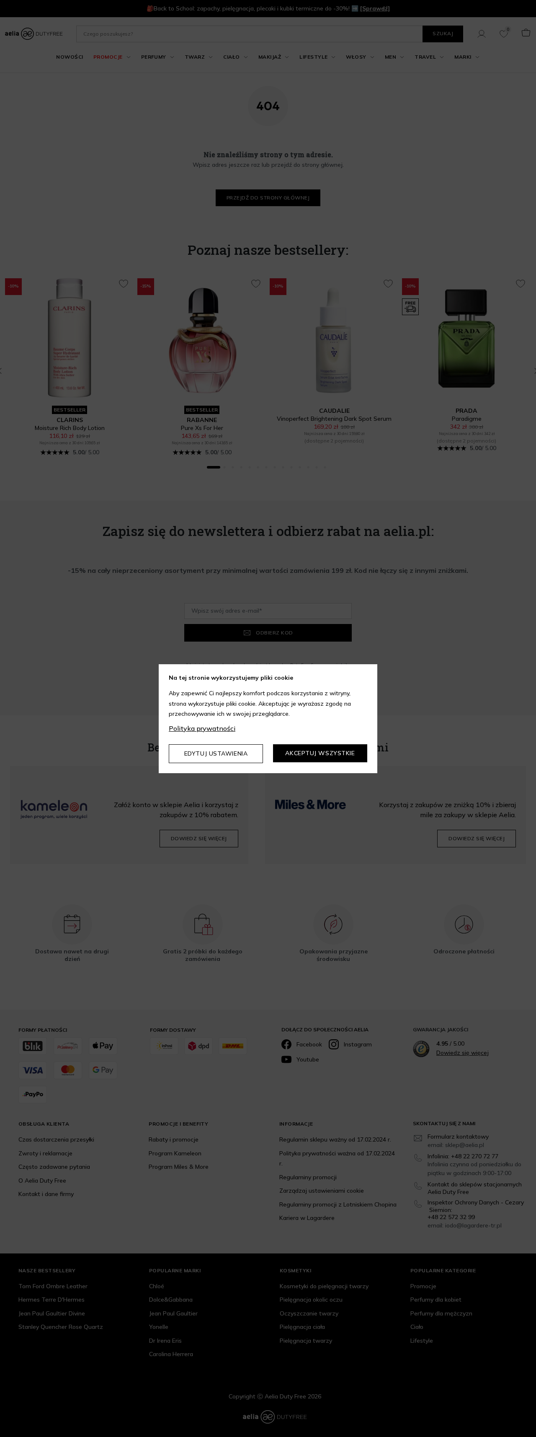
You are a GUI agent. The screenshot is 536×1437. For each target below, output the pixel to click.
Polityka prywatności (202, 728)
